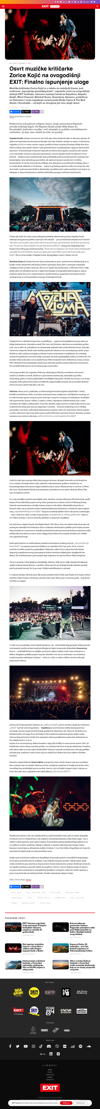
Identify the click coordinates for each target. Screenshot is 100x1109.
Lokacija (50, 1074)
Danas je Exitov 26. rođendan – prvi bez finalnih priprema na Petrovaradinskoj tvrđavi (81, 948)
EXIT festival (78, 898)
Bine (50, 1069)
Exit (30, 898)
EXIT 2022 (12, 63)
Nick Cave (56, 893)
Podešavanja (80, 1103)
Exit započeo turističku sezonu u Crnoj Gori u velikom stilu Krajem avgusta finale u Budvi (33, 948)
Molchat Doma (72, 893)
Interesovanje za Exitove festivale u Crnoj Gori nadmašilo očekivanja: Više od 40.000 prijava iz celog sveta (33, 965)
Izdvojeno (21, 63)
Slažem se (66, 1103)
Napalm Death (28, 903)
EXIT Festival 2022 (36, 893)
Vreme (28, 879)
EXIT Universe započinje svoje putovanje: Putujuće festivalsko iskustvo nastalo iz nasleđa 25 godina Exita (34, 928)
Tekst (11, 116)
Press (50, 1077)
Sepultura (45, 903)
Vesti (29, 63)
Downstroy (60, 898)
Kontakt (50, 1079)
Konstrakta (17, 898)
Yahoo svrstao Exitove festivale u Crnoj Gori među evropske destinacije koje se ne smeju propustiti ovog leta (82, 965)
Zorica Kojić (43, 898)
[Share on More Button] (42, 111)
